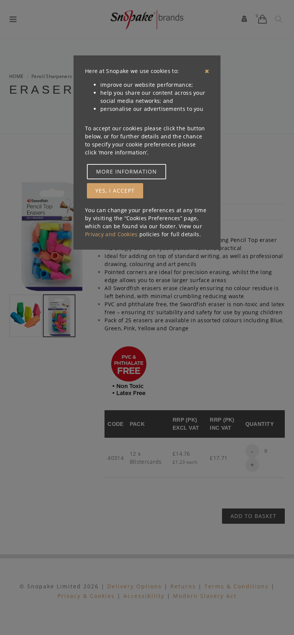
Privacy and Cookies (111, 234)
